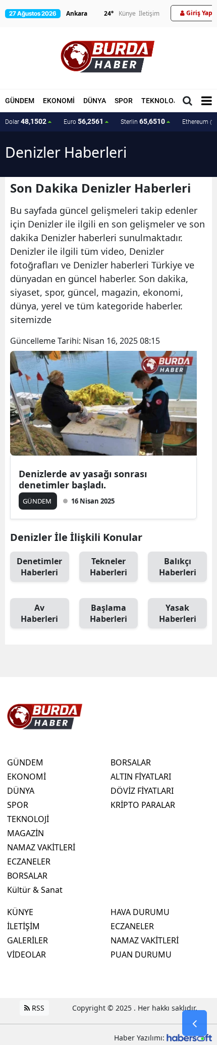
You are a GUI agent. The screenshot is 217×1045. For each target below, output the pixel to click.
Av (39, 613)
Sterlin (143, 121)
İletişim (149, 13)
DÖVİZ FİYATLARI (142, 790)
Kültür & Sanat (35, 889)
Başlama (108, 613)
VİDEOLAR (26, 954)
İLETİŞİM (23, 926)
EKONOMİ (59, 101)
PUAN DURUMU (141, 954)
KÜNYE (20, 912)
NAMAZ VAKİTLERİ (41, 847)
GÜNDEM (19, 101)
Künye (127, 13)
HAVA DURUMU (140, 912)
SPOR (124, 101)
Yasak (177, 613)
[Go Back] (194, 1023)
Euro (83, 121)
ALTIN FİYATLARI (141, 776)
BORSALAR (27, 875)
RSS (37, 1008)
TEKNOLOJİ (160, 101)
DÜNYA (94, 101)
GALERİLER (27, 940)
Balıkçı (177, 567)
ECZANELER (28, 861)
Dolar (25, 121)
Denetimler (39, 567)
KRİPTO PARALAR (143, 804)
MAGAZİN (25, 833)
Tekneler (108, 567)
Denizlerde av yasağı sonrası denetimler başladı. (83, 479)
